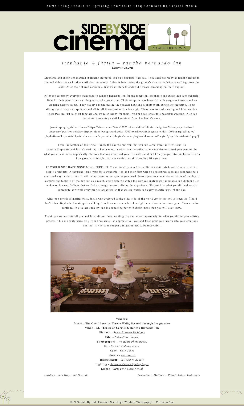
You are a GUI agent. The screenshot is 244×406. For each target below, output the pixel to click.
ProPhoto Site (165, 402)
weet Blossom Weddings (130, 332)
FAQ (139, 5)
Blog (65, 5)
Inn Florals (128, 355)
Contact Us (157, 5)
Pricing (102, 5)
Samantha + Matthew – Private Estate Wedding (168, 375)
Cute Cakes (127, 350)
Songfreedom (162, 323)
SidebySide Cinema (127, 337)
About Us (82, 5)
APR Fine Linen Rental (128, 368)
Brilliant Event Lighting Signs (129, 364)
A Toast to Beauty (132, 359)
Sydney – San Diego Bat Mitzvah (67, 375)
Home (52, 5)
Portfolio (123, 5)
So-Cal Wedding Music (125, 346)
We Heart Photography (133, 341)
